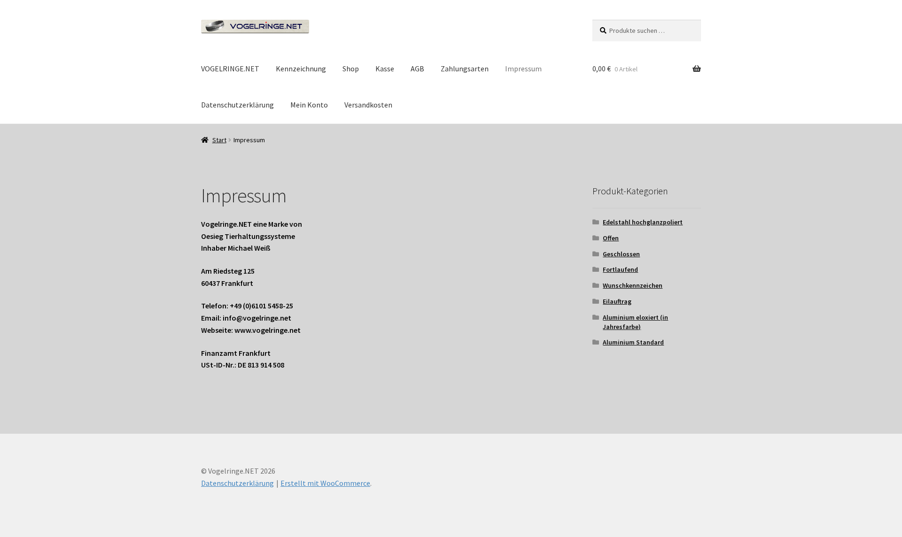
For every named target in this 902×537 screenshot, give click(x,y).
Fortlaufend (620, 269)
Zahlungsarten (465, 68)
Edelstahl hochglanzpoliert (643, 222)
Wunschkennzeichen (632, 285)
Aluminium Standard (633, 342)
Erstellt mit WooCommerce (325, 483)
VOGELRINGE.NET (230, 68)
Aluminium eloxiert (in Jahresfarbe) (635, 322)
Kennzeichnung (301, 68)
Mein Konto (309, 104)
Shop (350, 68)
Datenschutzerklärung (237, 104)
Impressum (523, 68)
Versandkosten (368, 104)
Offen (611, 238)
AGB (417, 68)
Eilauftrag (617, 301)
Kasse (384, 68)
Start (219, 140)
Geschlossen (621, 254)
